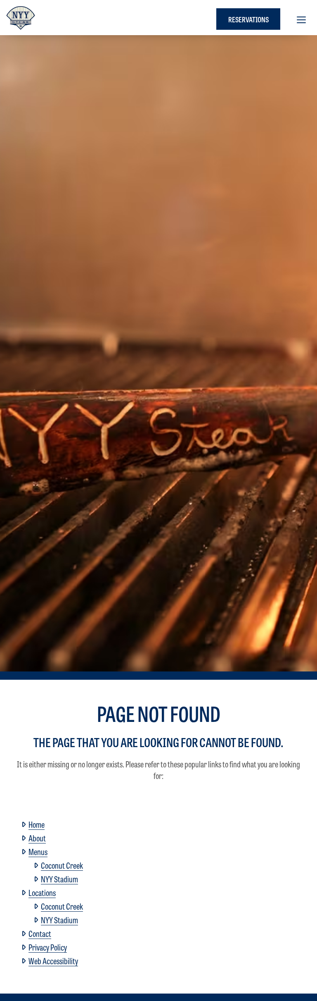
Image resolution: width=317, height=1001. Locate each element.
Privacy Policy (47, 947)
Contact (39, 933)
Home (36, 824)
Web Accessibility (53, 961)
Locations (42, 892)
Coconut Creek (62, 865)
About (37, 838)
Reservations (248, 19)
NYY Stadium (59, 879)
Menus (37, 852)
